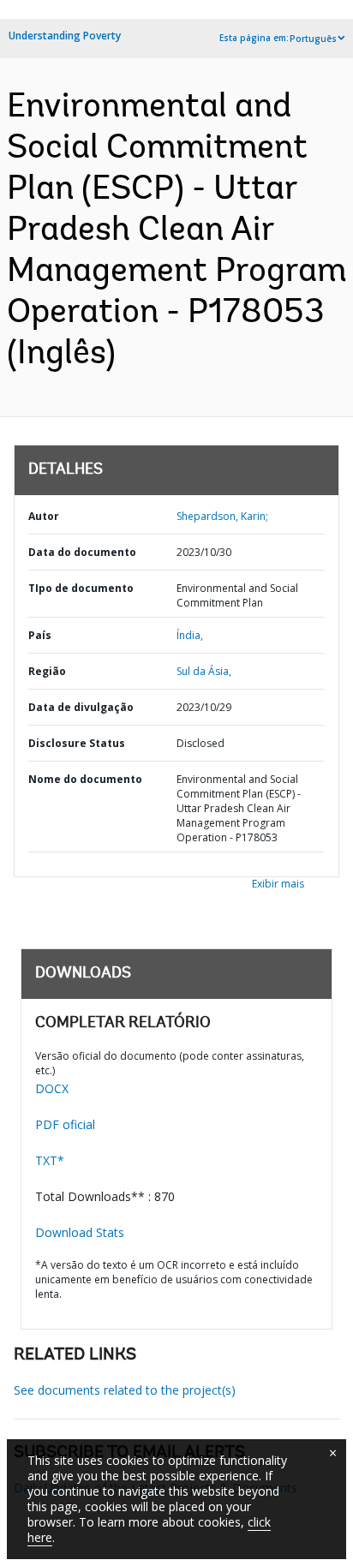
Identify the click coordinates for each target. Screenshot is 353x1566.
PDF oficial (65, 1124)
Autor (43, 516)
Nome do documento (85, 779)
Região (47, 671)
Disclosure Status (76, 743)
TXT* (49, 1160)
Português (313, 39)
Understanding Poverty (65, 35)
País (39, 635)
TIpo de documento (81, 588)
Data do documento (82, 552)
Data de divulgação (81, 707)
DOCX (52, 1088)
